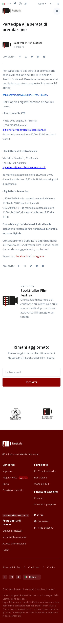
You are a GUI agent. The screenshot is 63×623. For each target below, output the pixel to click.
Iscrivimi (31, 382)
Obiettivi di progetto (45, 504)
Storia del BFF (41, 483)
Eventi (6, 549)
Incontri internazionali (14, 537)
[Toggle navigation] (56, 11)
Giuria (6, 483)
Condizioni (33, 567)
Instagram (37, 256)
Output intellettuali (13, 530)
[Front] (12, 11)
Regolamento (15, 477)
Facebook (22, 256)
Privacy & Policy (11, 567)
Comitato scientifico (13, 490)
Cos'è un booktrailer (45, 471)
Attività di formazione (14, 543)
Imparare (7, 471)
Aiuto (41, 3)
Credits (51, 567)
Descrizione (40, 477)
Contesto (39, 498)
